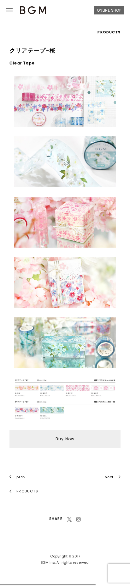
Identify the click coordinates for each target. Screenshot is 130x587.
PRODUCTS (109, 32)
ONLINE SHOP (109, 10)
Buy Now (65, 439)
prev (21, 477)
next (109, 477)
